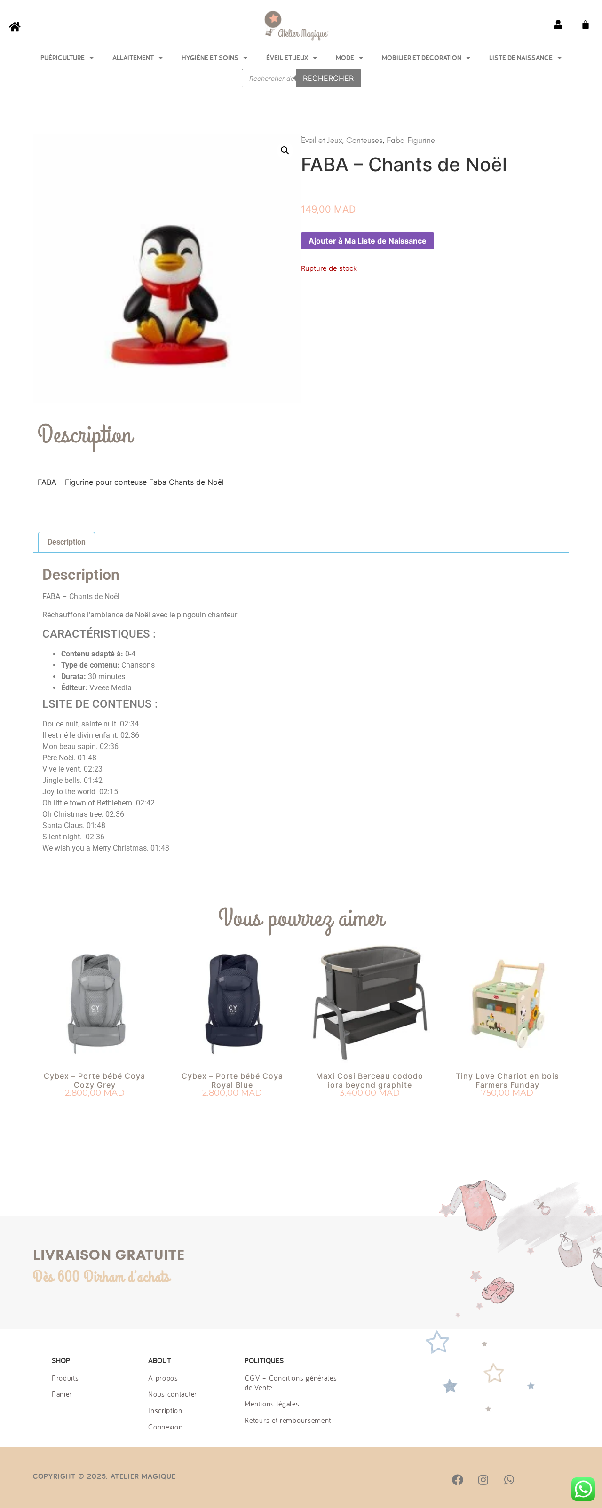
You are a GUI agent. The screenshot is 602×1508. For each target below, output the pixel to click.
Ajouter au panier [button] (95, 1110)
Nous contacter (172, 1393)
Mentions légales (272, 1403)
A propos (163, 1377)
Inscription (165, 1410)
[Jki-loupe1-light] (534, 1480)
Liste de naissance (521, 57)
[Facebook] (458, 1480)
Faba (396, 140)
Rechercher (328, 78)
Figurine (421, 140)
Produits (65, 1377)
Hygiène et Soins (210, 57)
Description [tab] (67, 541)
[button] (285, 150)
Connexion (165, 1426)
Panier (62, 1393)
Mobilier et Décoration (421, 57)
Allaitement (133, 57)
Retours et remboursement (288, 1420)
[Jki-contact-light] (560, 1480)
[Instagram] (483, 1480)
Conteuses (364, 140)
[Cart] (585, 24)
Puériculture (62, 57)
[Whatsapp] (509, 1480)
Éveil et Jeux (287, 57)
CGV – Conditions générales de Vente (291, 1382)
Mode (345, 57)
